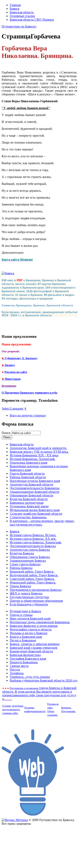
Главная (15, 5)
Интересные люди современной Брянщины (40, 622)
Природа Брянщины (24, 662)
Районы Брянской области (28, 477)
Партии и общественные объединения (36, 600)
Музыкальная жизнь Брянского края (35, 510)
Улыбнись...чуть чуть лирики (30, 677)
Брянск (14, 8)
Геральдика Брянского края (28, 462)
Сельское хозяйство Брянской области (36, 513)
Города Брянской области (27, 473)
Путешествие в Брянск (25, 611)
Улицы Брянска (20, 586)
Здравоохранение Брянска (28, 560)
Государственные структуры (29, 597)
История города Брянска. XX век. (33, 538)
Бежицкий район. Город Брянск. (32, 571)
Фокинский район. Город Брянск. (33, 582)
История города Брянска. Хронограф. (36, 542)
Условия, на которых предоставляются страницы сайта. (12, 709)
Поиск (6, 433)
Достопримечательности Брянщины (35, 488)
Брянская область (22, 12)
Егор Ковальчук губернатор (29, 604)
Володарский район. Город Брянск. (34, 575)
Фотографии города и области (31, 629)
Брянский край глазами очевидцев (33, 647)
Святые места (19, 666)
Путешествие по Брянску (19, 26)
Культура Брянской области (29, 499)
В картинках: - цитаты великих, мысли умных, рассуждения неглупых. (42, 522)
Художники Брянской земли (29, 506)
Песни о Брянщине (23, 640)
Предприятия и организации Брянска (35, 589)
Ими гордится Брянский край (30, 618)
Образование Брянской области (31, 495)
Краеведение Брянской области (31, 651)
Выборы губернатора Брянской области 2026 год (43, 680)
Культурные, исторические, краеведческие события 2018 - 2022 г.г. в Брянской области (39, 313)
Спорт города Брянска (25, 564)
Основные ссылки (22, 16)
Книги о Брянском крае (26, 636)
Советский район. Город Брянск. (32, 579)
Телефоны (17, 673)
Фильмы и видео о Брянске (28, 633)
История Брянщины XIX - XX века (34, 455)
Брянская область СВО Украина (32, 19)
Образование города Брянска (30, 557)
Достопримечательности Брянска (33, 546)
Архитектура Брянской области (31, 484)
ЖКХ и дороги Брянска (26, 593)
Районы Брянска (21, 568)
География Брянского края (28, 658)
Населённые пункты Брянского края (35, 481)
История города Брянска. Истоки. (33, 535)
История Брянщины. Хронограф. (32, 459)
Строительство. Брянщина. (28, 517)
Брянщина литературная (26, 502)
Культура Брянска (22, 553)
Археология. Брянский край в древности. (38, 448)
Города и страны (21, 615)
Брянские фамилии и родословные (34, 625)
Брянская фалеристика (25, 655)
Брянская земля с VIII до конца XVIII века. (39, 451)
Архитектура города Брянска (30, 549)
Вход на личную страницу (28, 415)
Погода (15, 669)
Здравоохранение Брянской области (34, 491)
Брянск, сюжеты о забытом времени (35, 644)
